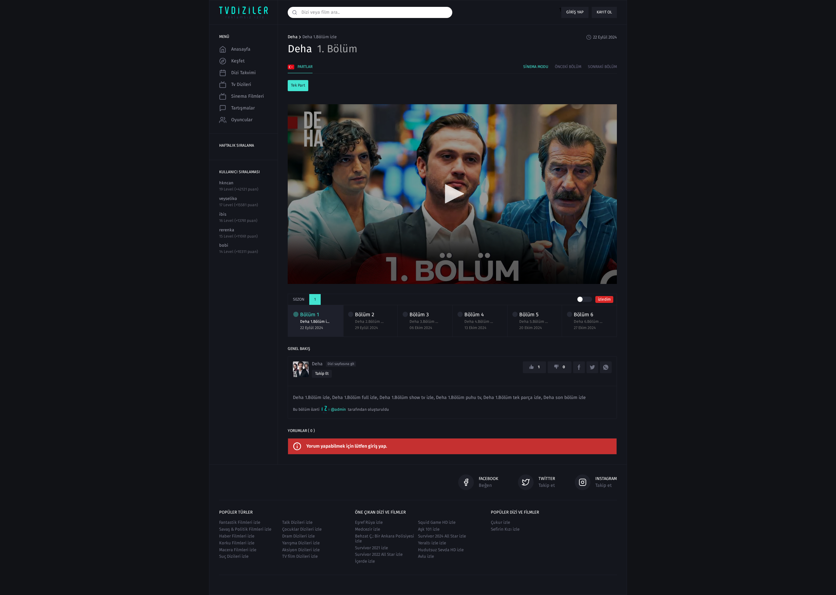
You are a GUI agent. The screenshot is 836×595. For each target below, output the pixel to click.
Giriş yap (575, 12)
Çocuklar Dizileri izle (302, 529)
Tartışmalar (243, 108)
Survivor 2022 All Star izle (379, 554)
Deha (292, 37)
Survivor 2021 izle (371, 547)
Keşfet (238, 61)
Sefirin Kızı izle (505, 529)
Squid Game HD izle (437, 522)
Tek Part (298, 85)
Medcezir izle (367, 529)
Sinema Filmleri (247, 96)
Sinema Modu (535, 66)
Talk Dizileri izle (297, 522)
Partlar (305, 66)
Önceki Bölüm (568, 66)
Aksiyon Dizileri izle (301, 549)
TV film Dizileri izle (300, 556)
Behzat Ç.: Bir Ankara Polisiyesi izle (384, 538)
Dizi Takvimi (243, 72)
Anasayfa (240, 49)
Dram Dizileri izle (298, 536)
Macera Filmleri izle (237, 549)
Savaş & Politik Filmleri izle (245, 529)
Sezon (298, 299)
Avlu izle (426, 556)
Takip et (322, 373)
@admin (338, 409)
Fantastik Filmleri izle (239, 522)
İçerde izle (365, 561)
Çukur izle (500, 522)
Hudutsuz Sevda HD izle (441, 549)
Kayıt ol (604, 12)
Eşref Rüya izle (369, 522)
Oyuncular (241, 120)
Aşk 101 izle (429, 529)
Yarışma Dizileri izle (301, 542)
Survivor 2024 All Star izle (442, 536)
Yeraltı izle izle (432, 542)
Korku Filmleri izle (236, 542)
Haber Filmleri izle (236, 536)
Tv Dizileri (241, 84)
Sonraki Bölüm (602, 66)
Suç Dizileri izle (234, 556)
